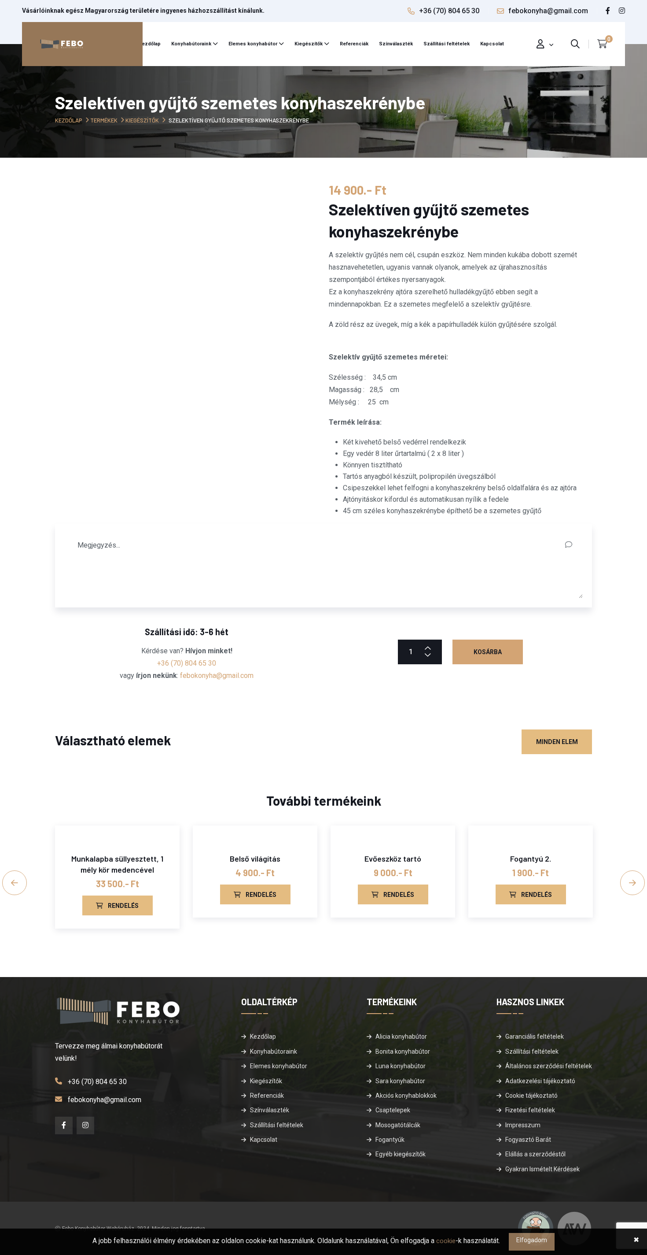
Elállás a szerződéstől (535, 1154)
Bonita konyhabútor (402, 1051)
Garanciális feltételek (534, 1036)
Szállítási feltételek (446, 44)
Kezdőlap (150, 44)
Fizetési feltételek (530, 1110)
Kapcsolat (492, 44)
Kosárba (488, 651)
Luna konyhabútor (400, 1066)
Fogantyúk (389, 1139)
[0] (602, 44)
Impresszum (522, 1125)
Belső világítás (255, 858)
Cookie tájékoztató (531, 1095)
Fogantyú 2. (530, 858)
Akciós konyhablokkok (406, 1095)
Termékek (104, 120)
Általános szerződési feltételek (548, 1066)
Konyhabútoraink (191, 44)
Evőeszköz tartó (392, 858)
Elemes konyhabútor (252, 44)
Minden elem (557, 741)
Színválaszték (396, 44)
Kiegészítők (308, 44)
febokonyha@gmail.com (548, 11)
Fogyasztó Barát (528, 1139)
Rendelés (123, 905)
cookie (446, 1241)
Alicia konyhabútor (401, 1036)
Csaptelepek (392, 1110)
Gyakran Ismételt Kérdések (542, 1169)
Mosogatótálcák (397, 1125)
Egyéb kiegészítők (400, 1154)
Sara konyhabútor (400, 1081)
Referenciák (354, 44)
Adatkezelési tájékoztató (540, 1081)
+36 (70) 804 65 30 (449, 11)
